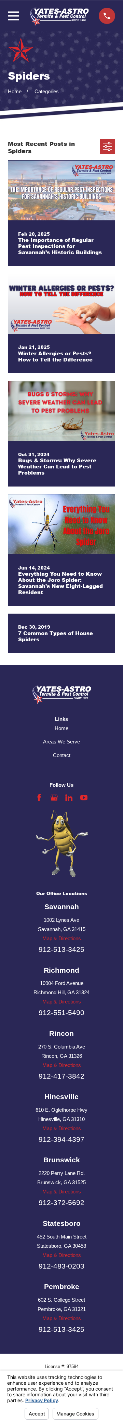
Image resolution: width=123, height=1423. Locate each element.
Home (61, 728)
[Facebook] (39, 797)
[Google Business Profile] (54, 797)
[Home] (59, 15)
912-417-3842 (61, 1076)
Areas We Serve (61, 741)
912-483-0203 (61, 1266)
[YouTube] (83, 797)
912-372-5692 (61, 1202)
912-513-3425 (61, 949)
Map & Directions (61, 938)
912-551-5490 (61, 1012)
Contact (61, 755)
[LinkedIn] (68, 797)
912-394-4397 (61, 1139)
